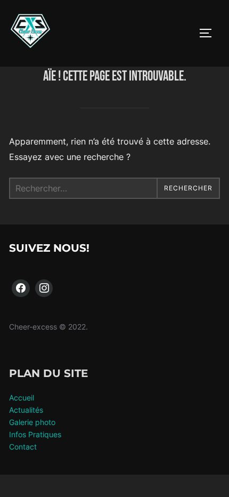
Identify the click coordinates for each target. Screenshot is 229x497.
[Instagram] (44, 288)
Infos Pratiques (35, 434)
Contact (23, 446)
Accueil (21, 397)
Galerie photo (32, 422)
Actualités (26, 409)
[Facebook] (20, 288)
